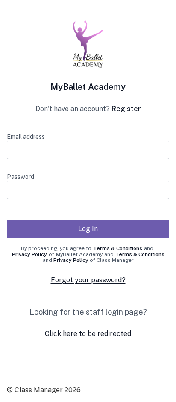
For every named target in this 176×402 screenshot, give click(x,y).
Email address (26, 136)
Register (126, 109)
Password (20, 176)
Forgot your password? (88, 280)
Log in (88, 229)
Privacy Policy (29, 254)
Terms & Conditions (117, 248)
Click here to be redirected (88, 334)
